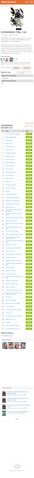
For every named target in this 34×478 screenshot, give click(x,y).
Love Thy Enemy (10, 251)
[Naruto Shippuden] (4, 345)
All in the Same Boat (11, 300)
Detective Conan (11, 393)
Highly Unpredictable (11, 137)
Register (3, 64)
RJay (23, 413)
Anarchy (8, 191)
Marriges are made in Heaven (13, 260)
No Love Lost (9, 313)
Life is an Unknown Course (12, 325)
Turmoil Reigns (9, 175)
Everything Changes (11, 185)
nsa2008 (24, 395)
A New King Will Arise (11, 194)
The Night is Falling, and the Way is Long (15, 241)
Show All (5, 67)
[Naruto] (17, 345)
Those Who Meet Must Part (13, 329)
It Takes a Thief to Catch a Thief (14, 290)
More (17, 419)
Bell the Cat (9, 297)
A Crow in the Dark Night (12, 231)
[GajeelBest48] (15, 61)
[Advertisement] (17, 103)
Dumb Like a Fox (10, 178)
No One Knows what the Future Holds (13, 227)
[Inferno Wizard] (11, 61)
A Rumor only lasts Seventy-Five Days (14, 264)
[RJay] (7, 61)
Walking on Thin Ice (11, 319)
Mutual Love (9, 181)
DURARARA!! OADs (7, 336)
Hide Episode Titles (28, 126)
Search (29, 2)
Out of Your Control (10, 188)
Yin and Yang (9, 169)
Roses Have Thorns (11, 270)
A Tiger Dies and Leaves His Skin (14, 316)
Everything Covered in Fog (12, 197)
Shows (6, 6)
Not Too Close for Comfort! (14, 411)
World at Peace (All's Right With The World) (14, 210)
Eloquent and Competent (12, 280)
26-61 (6, 78)
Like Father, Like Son (11, 244)
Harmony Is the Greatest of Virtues (14, 217)
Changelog (17, 467)
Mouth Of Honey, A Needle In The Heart (14, 277)
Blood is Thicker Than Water (13, 303)
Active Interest (9, 150)
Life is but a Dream (10, 257)
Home (2, 6)
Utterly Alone (9, 143)
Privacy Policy (17, 466)
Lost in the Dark (10, 306)
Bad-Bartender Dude (11, 153)
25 (2, 83)
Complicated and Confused (12, 204)
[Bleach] (23, 345)
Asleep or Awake (10, 267)
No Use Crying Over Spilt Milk (13, 248)
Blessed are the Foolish (12, 284)
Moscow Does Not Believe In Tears (14, 234)
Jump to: (27, 123)
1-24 (3, 78)
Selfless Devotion (10, 207)
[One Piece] (11, 345)
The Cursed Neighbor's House (15, 405)
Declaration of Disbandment (13, 200)
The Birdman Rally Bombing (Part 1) (17, 398)
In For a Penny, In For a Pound (13, 309)
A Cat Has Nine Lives (11, 274)
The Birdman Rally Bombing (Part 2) (17, 392)
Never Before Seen (10, 162)
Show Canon (27, 68)
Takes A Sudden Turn (11, 172)
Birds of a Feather (10, 287)
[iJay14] (2, 61)
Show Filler (16, 68)
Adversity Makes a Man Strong (13, 254)
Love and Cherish (10, 159)
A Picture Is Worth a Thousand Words (13, 214)
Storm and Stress (10, 166)
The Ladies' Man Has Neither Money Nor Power (13, 237)
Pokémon (26, 411)
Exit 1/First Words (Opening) (13, 134)
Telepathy (8, 322)
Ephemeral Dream (10, 156)
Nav (26, 2)
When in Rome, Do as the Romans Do (14, 224)
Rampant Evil (9, 140)
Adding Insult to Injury (11, 221)
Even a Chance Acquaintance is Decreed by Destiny (14, 293)
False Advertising (10, 146)
